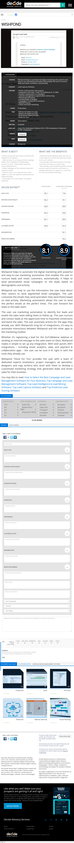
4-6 (11, 410)
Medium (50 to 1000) (28, 408)
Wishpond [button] (22, 134)
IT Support (46, 410)
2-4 (11, 413)
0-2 (11, 415)
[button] (5, 437)
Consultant (46, 413)
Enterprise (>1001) (28, 412)
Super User (46, 407)
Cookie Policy (30, 829)
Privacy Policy (30, 826)
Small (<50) (28, 405)
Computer (64, 415)
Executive (46, 415)
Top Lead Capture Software (27, 387)
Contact (51, 826)
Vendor (51, 829)
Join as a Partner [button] (13, 806)
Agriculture (64, 407)
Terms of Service (9, 829)
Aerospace (64, 405)
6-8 (11, 407)
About (5, 826)
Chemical (64, 410)
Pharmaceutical (64, 413)
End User (46, 405)
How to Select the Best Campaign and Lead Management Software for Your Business (35, 379)
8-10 (11, 405)
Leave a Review (13, 425)
